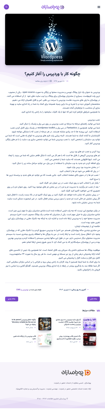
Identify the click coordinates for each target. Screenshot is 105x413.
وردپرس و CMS (22, 289)
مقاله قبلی (93, 299)
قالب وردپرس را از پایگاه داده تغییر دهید (24, 337)
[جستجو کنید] (6, 7)
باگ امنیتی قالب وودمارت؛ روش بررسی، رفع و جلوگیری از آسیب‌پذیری (69, 337)
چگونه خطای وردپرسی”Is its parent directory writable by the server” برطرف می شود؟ (24, 322)
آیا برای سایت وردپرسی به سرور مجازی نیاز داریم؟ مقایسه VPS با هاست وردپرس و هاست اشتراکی (68, 322)
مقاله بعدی (11, 299)
